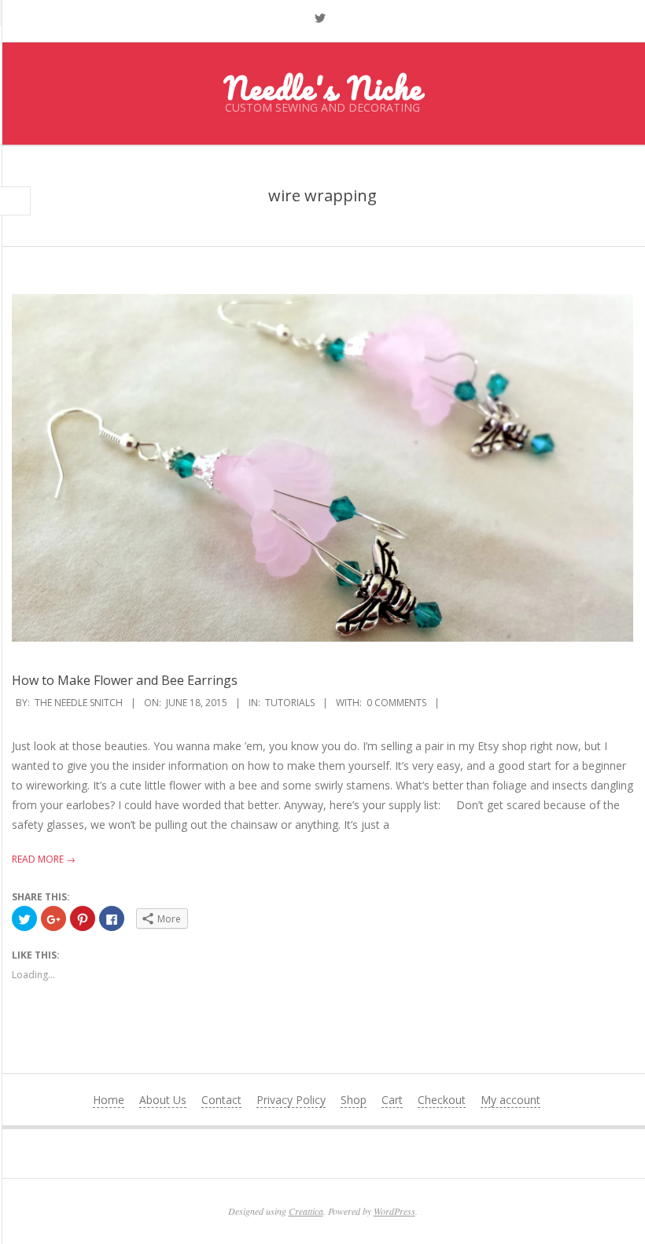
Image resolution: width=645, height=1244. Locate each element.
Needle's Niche (322, 87)
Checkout (442, 1099)
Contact (221, 1099)
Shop (354, 1099)
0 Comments (396, 702)
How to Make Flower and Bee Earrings (125, 680)
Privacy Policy (291, 1099)
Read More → (44, 859)
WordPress (394, 1211)
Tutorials (290, 702)
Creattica (306, 1211)
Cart (392, 1099)
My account (510, 1099)
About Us (162, 1099)
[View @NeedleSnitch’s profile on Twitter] (320, 18)
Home (108, 1099)
